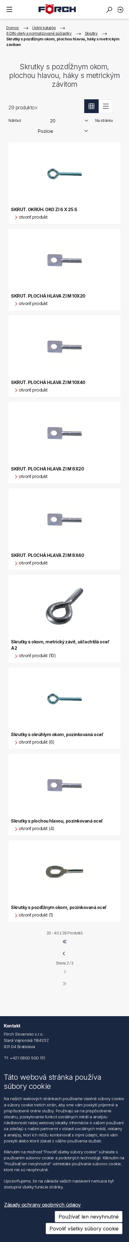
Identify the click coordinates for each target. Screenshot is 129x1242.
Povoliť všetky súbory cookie (84, 1228)
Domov (12, 27)
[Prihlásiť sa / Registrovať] (121, 9)
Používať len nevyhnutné (89, 1216)
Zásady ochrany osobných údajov (42, 1205)
